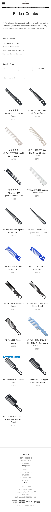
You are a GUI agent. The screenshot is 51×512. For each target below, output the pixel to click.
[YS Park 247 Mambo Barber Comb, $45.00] (37, 253)
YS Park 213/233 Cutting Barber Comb (37, 191)
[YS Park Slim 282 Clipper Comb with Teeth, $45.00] (37, 366)
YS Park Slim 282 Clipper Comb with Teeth (37, 381)
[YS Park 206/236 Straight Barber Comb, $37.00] (13, 136)
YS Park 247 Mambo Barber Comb (37, 268)
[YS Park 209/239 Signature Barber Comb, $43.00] (13, 176)
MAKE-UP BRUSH (25, 472)
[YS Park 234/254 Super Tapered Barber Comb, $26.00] (37, 216)
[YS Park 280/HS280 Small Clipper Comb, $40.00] (37, 289)
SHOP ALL (25, 480)
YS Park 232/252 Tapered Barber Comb (13, 231)
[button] (25, 7)
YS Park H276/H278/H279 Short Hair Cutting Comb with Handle (38, 343)
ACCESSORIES (25, 477)
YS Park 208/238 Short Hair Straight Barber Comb (37, 153)
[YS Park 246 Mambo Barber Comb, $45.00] (13, 253)
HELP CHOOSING (25, 458)
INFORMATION (25, 461)
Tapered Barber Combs (12, 54)
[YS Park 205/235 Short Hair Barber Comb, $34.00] (37, 96)
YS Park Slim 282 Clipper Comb (13, 381)
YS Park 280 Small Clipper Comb (13, 304)
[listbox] (18, 78)
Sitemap (25, 463)
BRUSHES (25, 475)
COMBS (25, 470)
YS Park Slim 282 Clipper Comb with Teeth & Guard (13, 419)
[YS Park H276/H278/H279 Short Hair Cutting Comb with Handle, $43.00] (37, 326)
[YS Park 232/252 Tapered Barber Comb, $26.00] (13, 216)
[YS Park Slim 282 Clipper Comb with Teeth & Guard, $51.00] (13, 403)
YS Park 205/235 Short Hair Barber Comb (37, 111)
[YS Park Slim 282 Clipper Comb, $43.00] (13, 366)
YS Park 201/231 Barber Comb (13, 114)
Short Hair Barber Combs (13, 50)
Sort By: (7, 78)
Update (41, 69)
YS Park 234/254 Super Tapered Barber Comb (37, 231)
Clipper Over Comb (11, 43)
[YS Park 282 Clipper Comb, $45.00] (13, 326)
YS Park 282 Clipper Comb (13, 341)
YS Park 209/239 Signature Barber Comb (13, 194)
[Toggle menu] (3, 3)
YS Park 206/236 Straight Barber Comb (13, 154)
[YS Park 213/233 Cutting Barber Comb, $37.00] (37, 176)
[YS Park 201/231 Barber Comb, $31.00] (13, 96)
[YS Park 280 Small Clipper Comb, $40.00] (13, 289)
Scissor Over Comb (11, 47)
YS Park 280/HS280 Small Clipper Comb (37, 304)
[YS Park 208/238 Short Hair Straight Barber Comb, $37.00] (37, 136)
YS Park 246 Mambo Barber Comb (13, 268)
